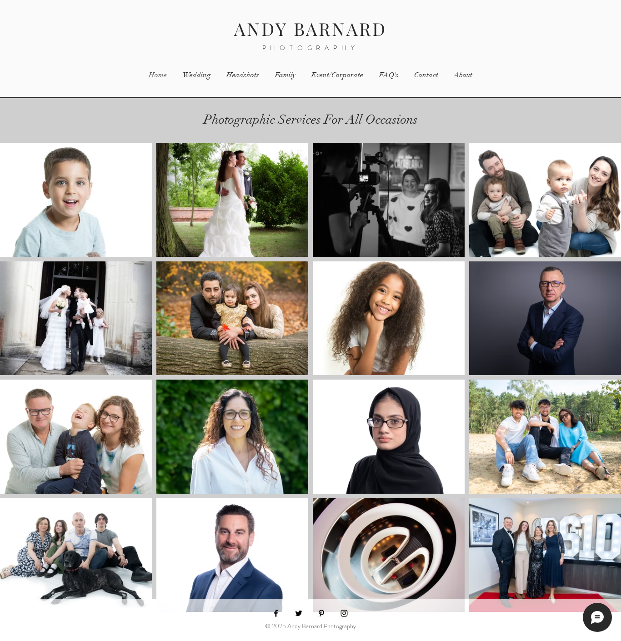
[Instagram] (344, 613)
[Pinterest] (321, 613)
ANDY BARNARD (310, 28)
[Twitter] (298, 613)
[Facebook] (275, 613)
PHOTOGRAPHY (310, 47)
